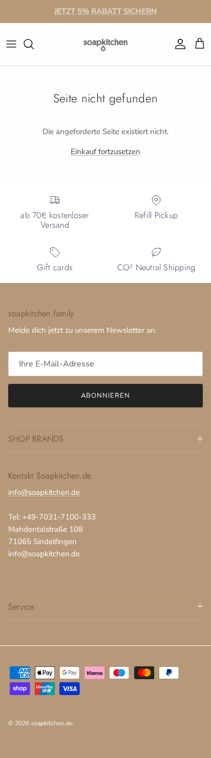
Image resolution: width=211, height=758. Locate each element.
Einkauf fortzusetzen (105, 151)
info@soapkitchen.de (44, 492)
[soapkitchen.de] (105, 44)
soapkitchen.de (51, 723)
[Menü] (11, 44)
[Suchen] (34, 44)
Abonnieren (105, 395)
